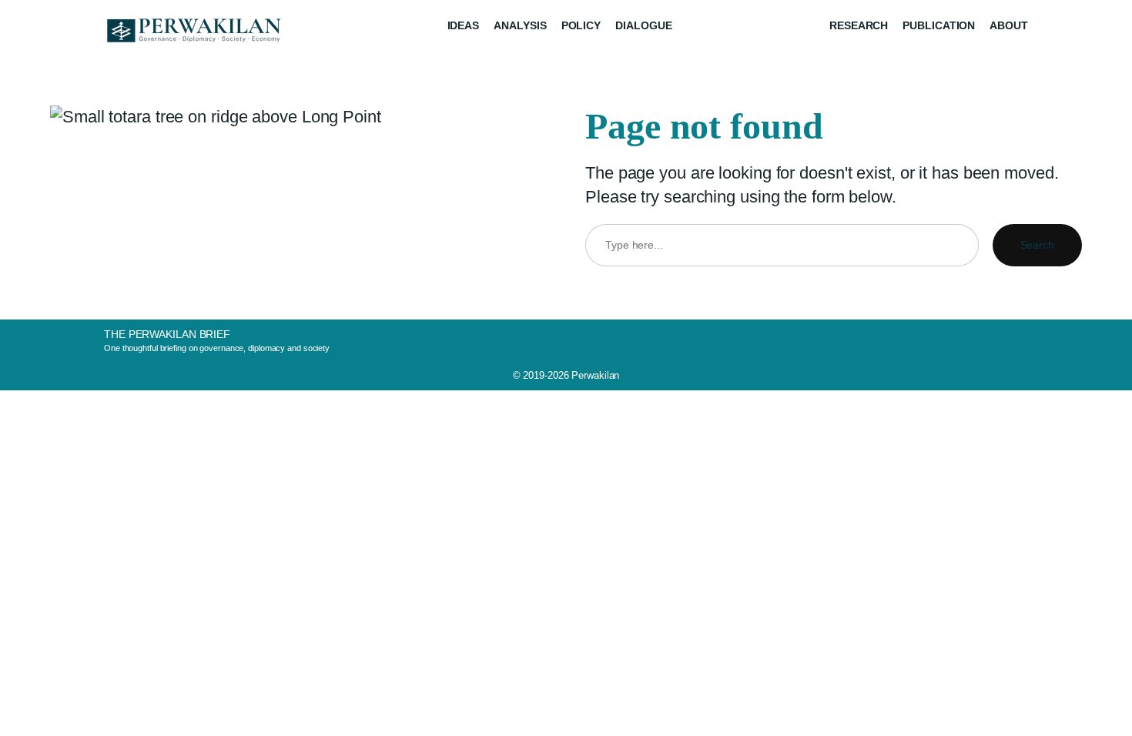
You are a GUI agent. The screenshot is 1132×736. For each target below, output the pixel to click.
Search (1037, 245)
